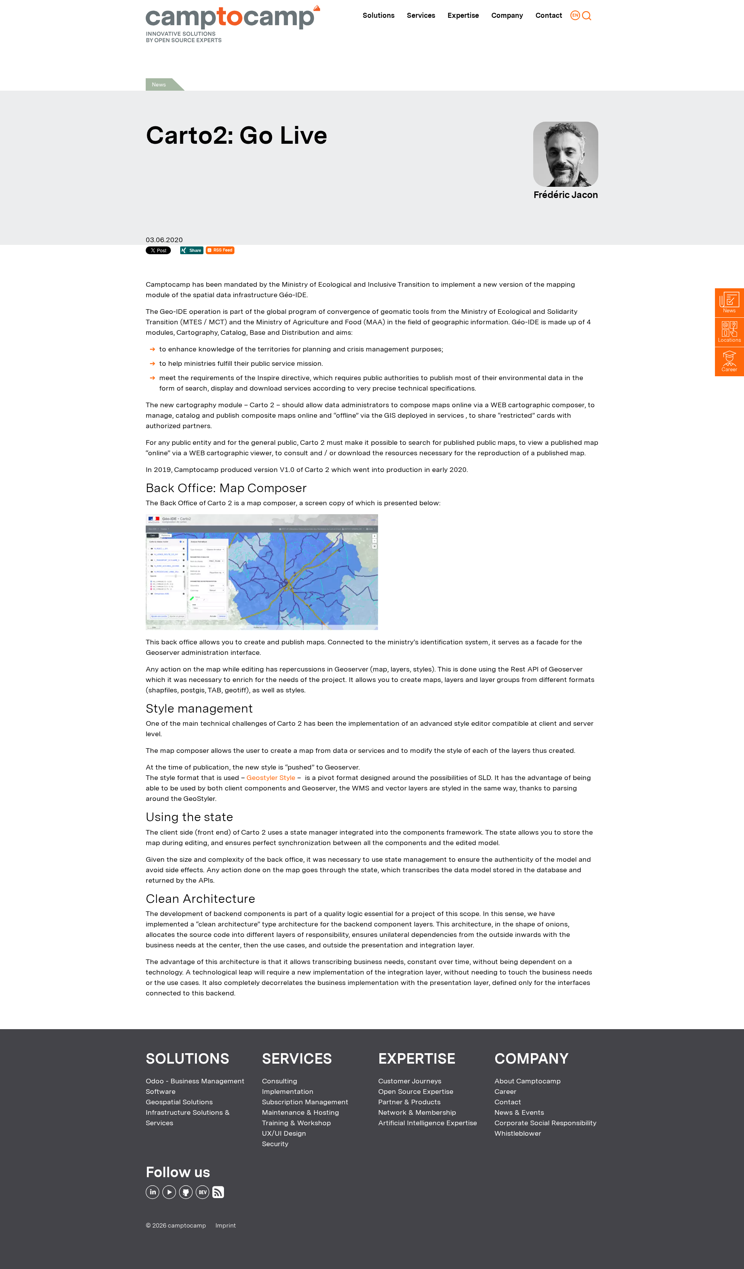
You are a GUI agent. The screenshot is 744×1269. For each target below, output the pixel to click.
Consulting (279, 1081)
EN (575, 15)
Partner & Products (409, 1102)
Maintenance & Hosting (300, 1112)
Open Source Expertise (415, 1091)
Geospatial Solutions (179, 1102)
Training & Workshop (296, 1123)
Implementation (287, 1091)
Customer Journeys (409, 1081)
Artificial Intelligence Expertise (427, 1123)
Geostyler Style (270, 777)
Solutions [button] (378, 15)
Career (505, 1091)
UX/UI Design (284, 1133)
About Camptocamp (527, 1081)
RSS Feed (223, 250)
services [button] (421, 15)
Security (275, 1144)
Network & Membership (417, 1112)
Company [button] (507, 15)
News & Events (519, 1112)
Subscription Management (305, 1102)
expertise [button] (463, 15)
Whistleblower (517, 1133)
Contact (549, 15)
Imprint (225, 1225)
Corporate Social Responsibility (545, 1123)
